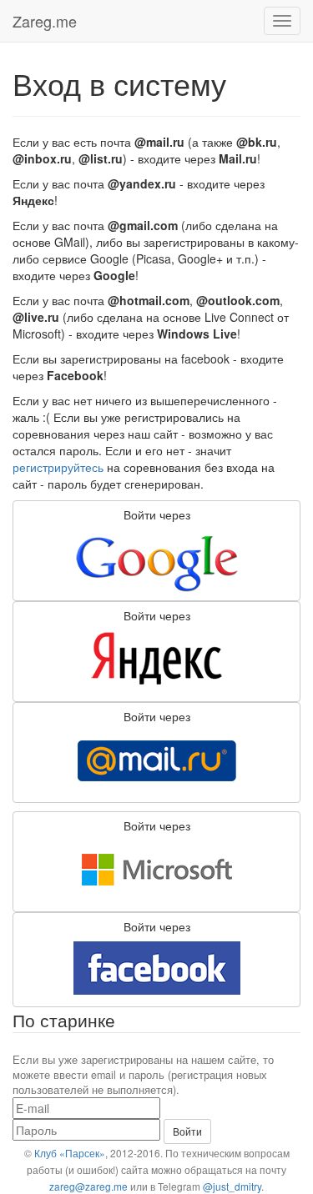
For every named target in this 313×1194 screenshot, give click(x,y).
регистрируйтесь (58, 467)
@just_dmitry (232, 1186)
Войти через (157, 514)
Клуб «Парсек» (69, 1153)
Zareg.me (45, 21)
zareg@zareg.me (88, 1186)
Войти (187, 1131)
